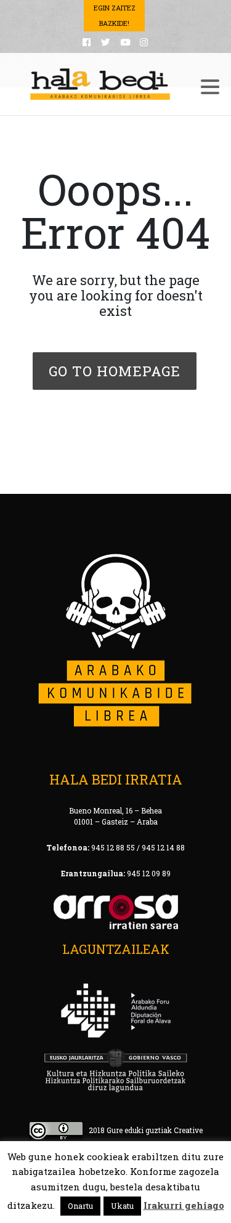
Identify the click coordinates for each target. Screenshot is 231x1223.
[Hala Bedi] (100, 84)
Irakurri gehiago (184, 1205)
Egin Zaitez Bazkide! (115, 15)
